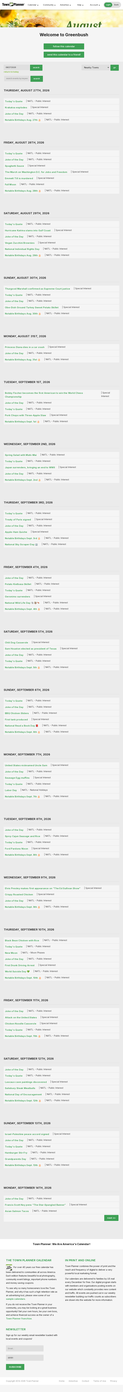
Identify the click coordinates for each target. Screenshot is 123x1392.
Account (94, 5)
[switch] (112, 5)
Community (48, 5)
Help (79, 5)
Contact (85, 1381)
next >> (111, 1218)
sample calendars (15, 1299)
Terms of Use (99, 1381)
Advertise (64, 5)
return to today (11, 72)
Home (61, 1381)
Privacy (113, 1381)
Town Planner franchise (19, 1318)
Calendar (32, 5)
